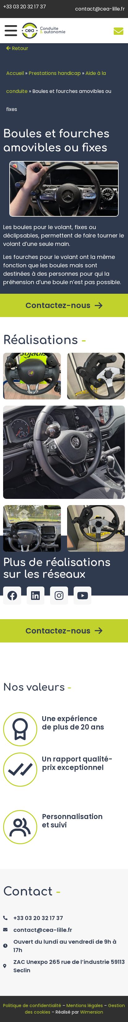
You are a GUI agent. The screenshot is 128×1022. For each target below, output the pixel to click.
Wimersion (91, 1012)
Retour (19, 48)
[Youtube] (83, 596)
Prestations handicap (55, 73)
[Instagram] (59, 596)
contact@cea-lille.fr (100, 8)
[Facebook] (12, 596)
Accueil (15, 73)
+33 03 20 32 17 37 (24, 6)
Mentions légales (84, 1005)
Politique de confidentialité (32, 1005)
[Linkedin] (36, 596)
